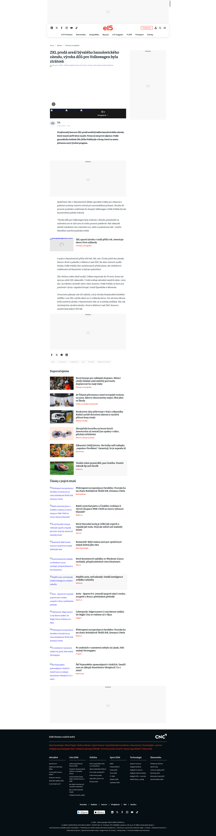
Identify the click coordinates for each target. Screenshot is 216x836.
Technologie (136, 757)
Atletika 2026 (114, 779)
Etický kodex (121, 830)
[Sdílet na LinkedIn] (66, 355)
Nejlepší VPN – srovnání (138, 776)
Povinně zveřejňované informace (139, 830)
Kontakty (83, 805)
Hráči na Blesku (84, 745)
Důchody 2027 (155, 773)
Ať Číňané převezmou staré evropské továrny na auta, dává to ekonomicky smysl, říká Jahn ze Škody (100, 397)
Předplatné (115, 805)
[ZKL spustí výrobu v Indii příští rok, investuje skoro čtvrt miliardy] (62, 244)
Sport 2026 (115, 757)
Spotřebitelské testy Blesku (117, 745)
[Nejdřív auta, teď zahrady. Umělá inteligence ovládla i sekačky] (62, 582)
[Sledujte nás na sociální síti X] (56, 28)
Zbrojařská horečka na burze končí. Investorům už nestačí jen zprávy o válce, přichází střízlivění (97, 431)
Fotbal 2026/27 (115, 767)
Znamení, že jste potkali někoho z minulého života (77, 771)
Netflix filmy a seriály (137, 779)
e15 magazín (117, 34)
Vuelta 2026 (147, 749)
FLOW (129, 34)
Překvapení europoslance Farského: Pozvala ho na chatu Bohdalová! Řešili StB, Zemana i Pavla (101, 489)
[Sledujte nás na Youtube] (71, 28)
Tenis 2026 (113, 773)
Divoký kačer (94, 782)
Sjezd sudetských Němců (98, 769)
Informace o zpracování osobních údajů (130, 828)
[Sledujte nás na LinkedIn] (52, 28)
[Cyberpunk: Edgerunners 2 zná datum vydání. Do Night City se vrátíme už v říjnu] (62, 617)
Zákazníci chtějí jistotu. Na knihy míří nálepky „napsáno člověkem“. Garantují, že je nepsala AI (101, 447)
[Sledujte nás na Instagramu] (66, 28)
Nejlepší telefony (135, 767)
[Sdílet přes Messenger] (61, 355)
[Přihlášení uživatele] (155, 28)
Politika (93, 757)
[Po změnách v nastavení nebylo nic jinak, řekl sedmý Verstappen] (62, 652)
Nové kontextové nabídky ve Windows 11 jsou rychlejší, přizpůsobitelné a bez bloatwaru (100, 560)
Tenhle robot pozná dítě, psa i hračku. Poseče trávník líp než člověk (100, 464)
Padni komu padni (96, 775)
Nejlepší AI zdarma (136, 770)
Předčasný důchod (156, 764)
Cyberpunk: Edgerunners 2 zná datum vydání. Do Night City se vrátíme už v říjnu (100, 613)
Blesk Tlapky (70, 745)
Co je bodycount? (55, 784)
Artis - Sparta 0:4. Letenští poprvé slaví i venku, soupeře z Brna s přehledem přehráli (101, 595)
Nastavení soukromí (158, 828)
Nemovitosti (136, 745)
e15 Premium (66, 34)
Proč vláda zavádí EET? (97, 772)
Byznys (106, 34)
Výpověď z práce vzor (97, 778)
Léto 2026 (74, 757)
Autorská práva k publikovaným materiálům (64, 828)
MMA (111, 764)
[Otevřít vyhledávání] (160, 28)
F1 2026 (112, 776)
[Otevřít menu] (164, 28)
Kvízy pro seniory (55, 778)
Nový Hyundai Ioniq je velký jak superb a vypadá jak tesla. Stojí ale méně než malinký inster (99, 527)
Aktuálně (53, 757)
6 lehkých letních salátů (77, 795)
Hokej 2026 (113, 770)
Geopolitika (94, 34)
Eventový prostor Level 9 (111, 749)
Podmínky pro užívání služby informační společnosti (97, 828)
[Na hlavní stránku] (108, 28)
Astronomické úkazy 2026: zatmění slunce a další (76, 779)
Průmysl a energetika (72, 45)
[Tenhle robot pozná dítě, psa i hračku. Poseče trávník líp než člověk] (62, 468)
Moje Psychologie (56, 745)
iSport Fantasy (98, 745)
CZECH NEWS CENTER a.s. (116, 822)
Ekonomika (81, 34)
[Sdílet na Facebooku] (52, 355)
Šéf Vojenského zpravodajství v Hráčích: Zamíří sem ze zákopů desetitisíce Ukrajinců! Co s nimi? (101, 667)
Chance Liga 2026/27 (132, 749)
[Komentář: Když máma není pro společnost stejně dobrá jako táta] (62, 547)
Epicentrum (53, 764)
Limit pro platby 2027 (157, 770)
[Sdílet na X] (56, 355)
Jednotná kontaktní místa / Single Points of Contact (99, 830)
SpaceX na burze (135, 764)
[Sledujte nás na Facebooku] (61, 28)
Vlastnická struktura (73, 830)
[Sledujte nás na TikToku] (76, 28)
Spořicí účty (154, 767)
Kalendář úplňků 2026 (56, 781)
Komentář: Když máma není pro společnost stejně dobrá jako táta (99, 543)
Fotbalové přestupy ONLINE (88, 749)
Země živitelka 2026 (156, 779)
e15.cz (52, 45)
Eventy (150, 34)
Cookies (147, 828)
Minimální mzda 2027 (157, 776)
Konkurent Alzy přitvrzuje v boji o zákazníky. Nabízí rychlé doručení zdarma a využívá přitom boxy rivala (99, 414)
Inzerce (104, 805)
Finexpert (139, 34)
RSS (125, 805)
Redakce (94, 805)
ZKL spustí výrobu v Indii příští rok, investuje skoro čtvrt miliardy (99, 241)
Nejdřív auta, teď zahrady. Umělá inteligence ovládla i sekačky (99, 578)
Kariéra (133, 805)
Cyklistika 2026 (115, 782)
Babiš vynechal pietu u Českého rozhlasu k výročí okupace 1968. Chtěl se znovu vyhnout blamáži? (100, 509)
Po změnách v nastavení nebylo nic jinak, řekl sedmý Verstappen (100, 649)
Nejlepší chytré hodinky (138, 773)
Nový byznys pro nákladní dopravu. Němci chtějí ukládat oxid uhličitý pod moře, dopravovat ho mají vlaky (98, 381)
